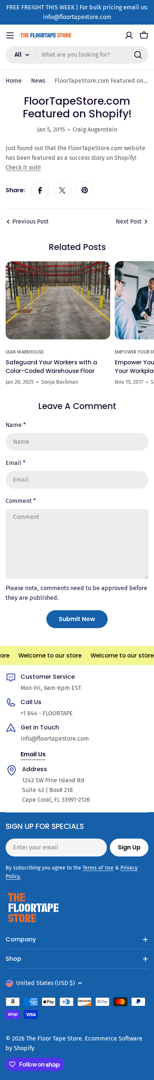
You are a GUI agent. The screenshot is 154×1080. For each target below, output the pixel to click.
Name (16, 424)
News (38, 80)
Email (15, 462)
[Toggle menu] (10, 35)
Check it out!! (23, 167)
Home (14, 80)
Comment (21, 500)
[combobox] (77, 55)
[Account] (128, 35)
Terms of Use (98, 868)
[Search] (137, 54)
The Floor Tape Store (54, 1038)
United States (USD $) (45, 982)
